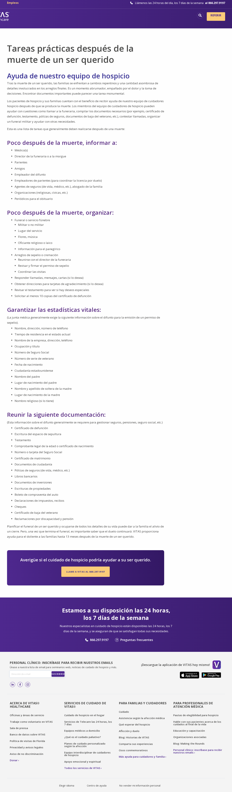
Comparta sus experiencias (136, 744)
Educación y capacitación (189, 730)
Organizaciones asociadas (189, 737)
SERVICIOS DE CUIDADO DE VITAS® (85, 705)
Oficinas (55, 16)
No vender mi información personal (139, 785)
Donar (14, 760)
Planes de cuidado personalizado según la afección (84, 745)
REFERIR (216, 15)
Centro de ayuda (96, 785)
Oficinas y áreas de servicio (27, 715)
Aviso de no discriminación (26, 754)
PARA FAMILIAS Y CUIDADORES (142, 703)
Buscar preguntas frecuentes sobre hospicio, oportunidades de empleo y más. (200, 15)
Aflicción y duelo (129, 731)
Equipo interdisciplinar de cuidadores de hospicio (87, 754)
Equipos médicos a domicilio (82, 730)
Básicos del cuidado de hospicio (92, 16)
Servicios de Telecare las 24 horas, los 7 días (88, 723)
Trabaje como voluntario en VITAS (31, 721)
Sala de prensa (19, 728)
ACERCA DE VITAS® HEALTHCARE (24, 705)
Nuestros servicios (136, 16)
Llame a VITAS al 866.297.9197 (85, 571)
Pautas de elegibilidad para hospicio (196, 715)
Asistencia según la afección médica (142, 718)
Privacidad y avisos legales (26, 747)
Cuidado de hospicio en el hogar (84, 715)
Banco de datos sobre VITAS (27, 734)
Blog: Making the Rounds (189, 743)
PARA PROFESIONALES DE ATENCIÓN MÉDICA (193, 705)
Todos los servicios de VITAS (82, 768)
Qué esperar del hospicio (134, 724)
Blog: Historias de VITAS (134, 737)
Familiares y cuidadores (173, 21)
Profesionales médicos (174, 16)
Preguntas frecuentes (136, 640)
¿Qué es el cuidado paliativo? (82, 737)
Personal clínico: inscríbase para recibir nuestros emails (197, 751)
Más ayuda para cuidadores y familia (142, 756)
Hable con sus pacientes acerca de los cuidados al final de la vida (197, 723)
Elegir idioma (66, 785)
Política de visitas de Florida (27, 741)
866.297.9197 (99, 640)
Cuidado (124, 711)
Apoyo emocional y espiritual (82, 761)
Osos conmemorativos (133, 750)
